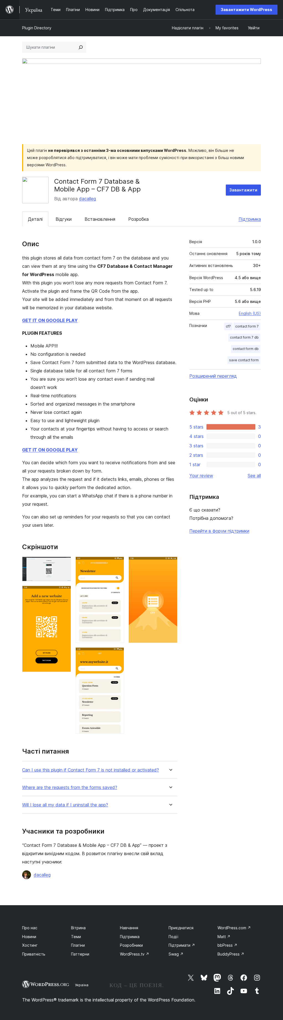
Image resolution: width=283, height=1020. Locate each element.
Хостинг (30, 945)
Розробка (138, 219)
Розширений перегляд (213, 376)
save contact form (244, 360)
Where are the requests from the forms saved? (69, 787)
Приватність (33, 954)
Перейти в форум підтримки (219, 531)
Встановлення (100, 219)
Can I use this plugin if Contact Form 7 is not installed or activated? (90, 770)
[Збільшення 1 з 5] (63, 564)
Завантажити (243, 190)
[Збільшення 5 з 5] (170, 564)
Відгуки (64, 219)
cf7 (228, 326)
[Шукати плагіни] (80, 47)
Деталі (35, 219)
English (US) (250, 313)
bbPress (227, 945)
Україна (81, 985)
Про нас (29, 927)
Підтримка (250, 219)
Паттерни (80, 954)
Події (173, 936)
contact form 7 (247, 326)
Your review (201, 475)
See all (254, 475)
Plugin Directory (36, 27)
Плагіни (78, 945)
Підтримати (182, 945)
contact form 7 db (244, 337)
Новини (29, 936)
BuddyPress (231, 954)
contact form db (246, 349)
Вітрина (78, 927)
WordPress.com (234, 927)
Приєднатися (181, 927)
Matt (224, 936)
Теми (76, 936)
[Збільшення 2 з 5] (63, 593)
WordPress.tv (134, 954)
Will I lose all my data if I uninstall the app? (65, 805)
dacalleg (87, 198)
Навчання (129, 927)
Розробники (131, 945)
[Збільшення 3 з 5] (116, 564)
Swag (176, 954)
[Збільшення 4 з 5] (116, 655)
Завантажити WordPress (246, 9)
